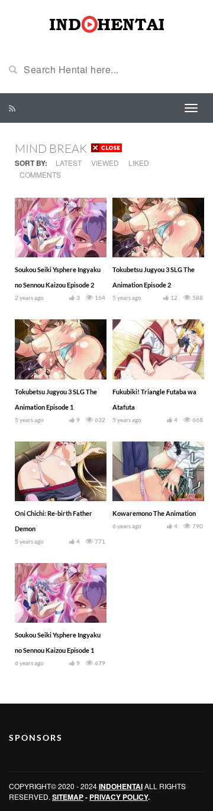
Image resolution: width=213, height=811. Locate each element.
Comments (40, 174)
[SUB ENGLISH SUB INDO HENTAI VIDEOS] (106, 22)
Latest (69, 163)
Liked (138, 163)
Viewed (105, 163)
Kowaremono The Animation (154, 513)
